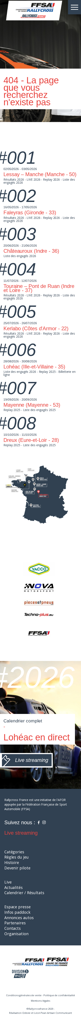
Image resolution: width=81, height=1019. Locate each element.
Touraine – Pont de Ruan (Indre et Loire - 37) (38, 288)
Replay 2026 (51, 179)
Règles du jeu (16, 857)
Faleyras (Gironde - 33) (29, 212)
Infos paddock (17, 912)
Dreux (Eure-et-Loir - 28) (31, 440)
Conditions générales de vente (23, 995)
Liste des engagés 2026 (19, 256)
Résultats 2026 (13, 179)
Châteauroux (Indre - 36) (31, 251)
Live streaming (21, 833)
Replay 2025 (47, 372)
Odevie (26, 1012)
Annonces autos (19, 917)
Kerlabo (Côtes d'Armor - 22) (35, 328)
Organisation (16, 933)
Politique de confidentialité (59, 995)
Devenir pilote (17, 867)
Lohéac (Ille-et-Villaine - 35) (34, 367)
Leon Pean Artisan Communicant (53, 1012)
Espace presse (17, 906)
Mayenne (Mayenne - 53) (31, 405)
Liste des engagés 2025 (39, 410)
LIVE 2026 (33, 179)
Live (8, 882)
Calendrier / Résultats (24, 892)
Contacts (12, 928)
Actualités (13, 887)
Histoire (11, 862)
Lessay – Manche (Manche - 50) (39, 174)
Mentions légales (40, 1000)
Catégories (14, 851)
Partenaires (15, 922)
